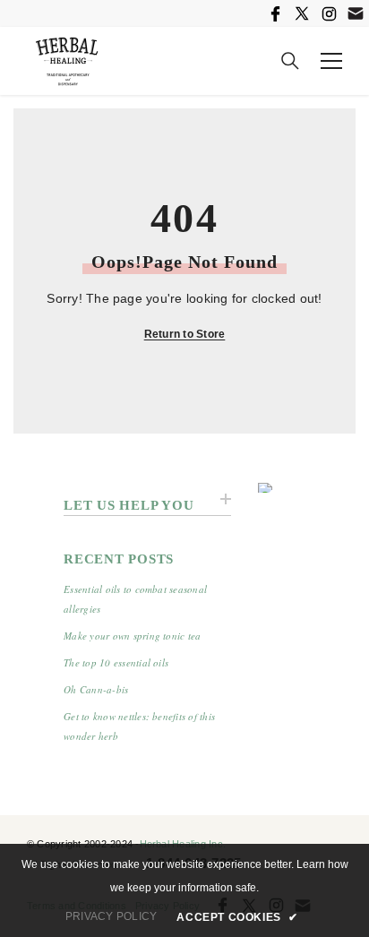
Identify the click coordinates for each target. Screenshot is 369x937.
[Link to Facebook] (275, 13)
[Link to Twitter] (301, 13)
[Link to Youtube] (355, 13)
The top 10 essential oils (116, 662)
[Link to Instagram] (328, 13)
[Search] (290, 61)
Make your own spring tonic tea (132, 635)
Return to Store (185, 334)
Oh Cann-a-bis (96, 689)
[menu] (331, 61)
